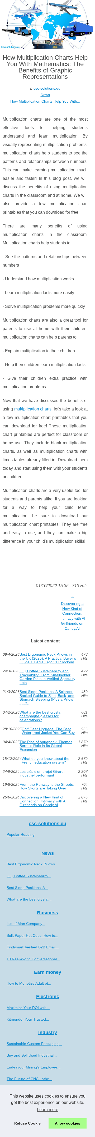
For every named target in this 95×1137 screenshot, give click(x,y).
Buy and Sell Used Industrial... (32, 1055)
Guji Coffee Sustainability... (29, 876)
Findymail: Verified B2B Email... (33, 947)
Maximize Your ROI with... (28, 1008)
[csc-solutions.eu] (47, 24)
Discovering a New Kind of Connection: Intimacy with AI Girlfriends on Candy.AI (72, 616)
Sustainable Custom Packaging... (34, 1044)
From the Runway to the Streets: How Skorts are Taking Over (47, 786)
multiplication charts (33, 409)
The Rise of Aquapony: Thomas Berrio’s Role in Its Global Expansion (46, 745)
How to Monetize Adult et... (29, 983)
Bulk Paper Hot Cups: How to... (32, 935)
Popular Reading (21, 834)
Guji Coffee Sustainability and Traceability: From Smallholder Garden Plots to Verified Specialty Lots (47, 676)
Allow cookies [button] (67, 1123)
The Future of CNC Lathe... (29, 1079)
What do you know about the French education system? (45, 760)
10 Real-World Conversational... (33, 959)
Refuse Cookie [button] (27, 1123)
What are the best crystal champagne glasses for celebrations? (40, 716)
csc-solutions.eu (47, 88)
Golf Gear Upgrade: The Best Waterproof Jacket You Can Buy (48, 731)
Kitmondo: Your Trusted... (28, 1019)
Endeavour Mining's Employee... (33, 1067)
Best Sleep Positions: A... (27, 887)
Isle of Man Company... (26, 923)
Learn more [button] (47, 1109)
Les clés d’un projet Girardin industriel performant (43, 773)
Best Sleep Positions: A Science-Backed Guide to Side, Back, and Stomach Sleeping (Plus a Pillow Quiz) (47, 697)
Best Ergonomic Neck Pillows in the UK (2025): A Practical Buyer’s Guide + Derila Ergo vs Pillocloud (48, 658)
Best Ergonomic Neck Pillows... (32, 864)
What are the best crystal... (29, 899)
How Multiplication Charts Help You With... (45, 101)
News (45, 95)
